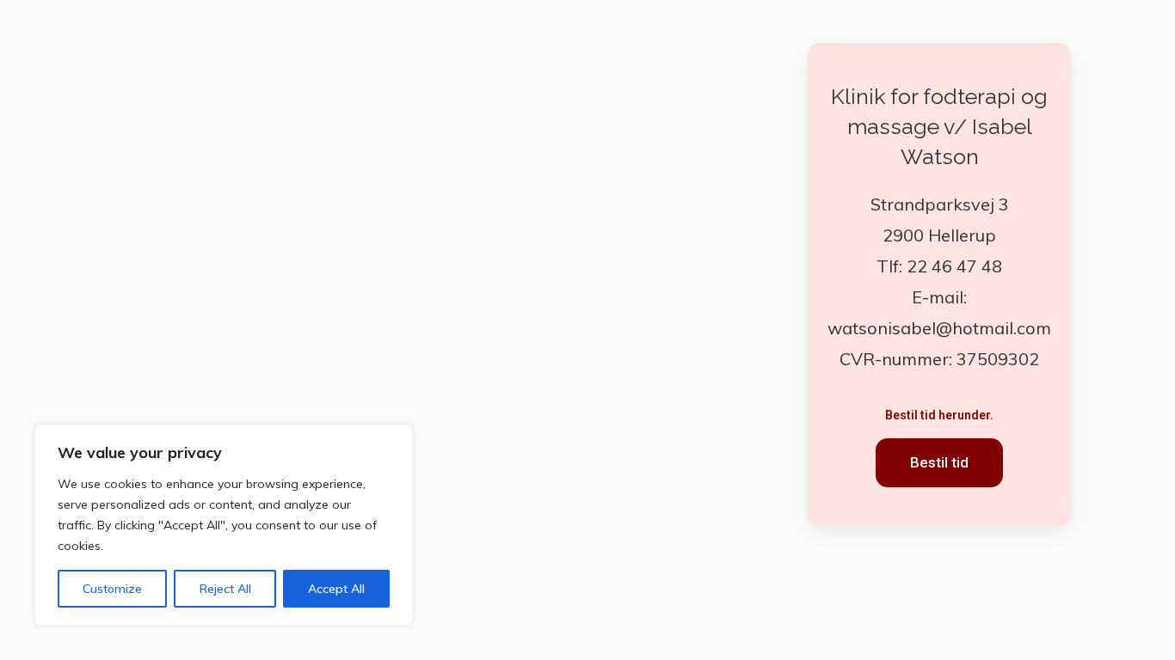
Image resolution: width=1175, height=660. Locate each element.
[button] (939, 462)
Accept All (336, 588)
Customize (112, 588)
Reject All (225, 588)
